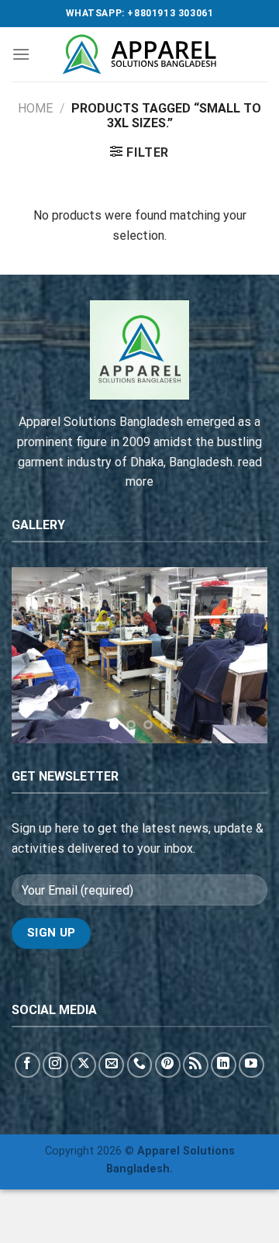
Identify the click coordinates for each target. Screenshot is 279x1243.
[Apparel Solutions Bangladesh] (139, 54)
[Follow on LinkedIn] (223, 1065)
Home (35, 108)
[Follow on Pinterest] (168, 1065)
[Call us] (140, 1065)
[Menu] (21, 54)
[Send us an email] (111, 1065)
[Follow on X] (83, 1065)
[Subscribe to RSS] (195, 1065)
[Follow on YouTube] (251, 1065)
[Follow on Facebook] (27, 1065)
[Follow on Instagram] (55, 1065)
